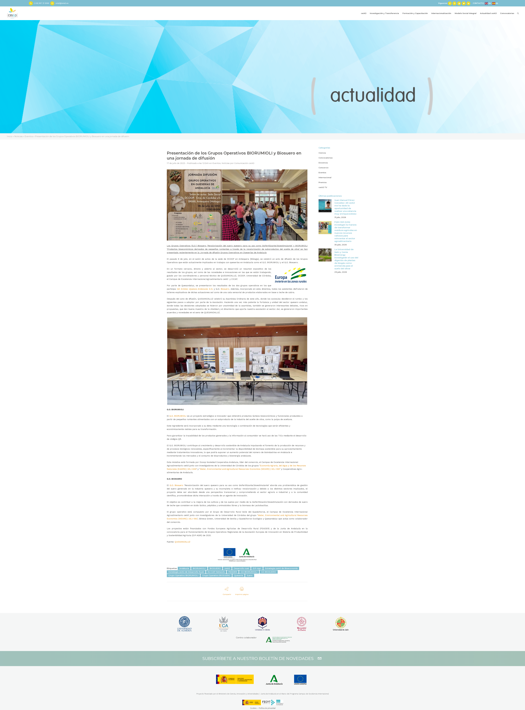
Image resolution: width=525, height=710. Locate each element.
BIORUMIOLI (199, 568)
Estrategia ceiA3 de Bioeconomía (281, 568)
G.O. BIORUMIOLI (177, 416)
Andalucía (184, 568)
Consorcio (323, 168)
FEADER (232, 572)
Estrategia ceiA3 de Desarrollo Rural (186, 572)
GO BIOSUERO (268, 572)
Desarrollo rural (241, 568)
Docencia (323, 163)
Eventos (216, 163)
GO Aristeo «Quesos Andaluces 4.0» (195, 289)
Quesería (238, 575)
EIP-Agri (257, 568)
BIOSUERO (215, 568)
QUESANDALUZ (182, 542)
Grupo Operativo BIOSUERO (216, 575)
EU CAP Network (216, 572)
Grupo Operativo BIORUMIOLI (183, 575)
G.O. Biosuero (176, 485)
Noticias (226, 163)
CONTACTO (478, 3)
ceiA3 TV (323, 187)
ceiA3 (227, 568)
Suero (250, 575)
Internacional (325, 177)
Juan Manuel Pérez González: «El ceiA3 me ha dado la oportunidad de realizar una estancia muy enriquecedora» (345, 207)
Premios (323, 182)
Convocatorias (326, 158)
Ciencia (322, 153)
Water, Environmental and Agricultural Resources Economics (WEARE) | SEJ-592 (240, 469)
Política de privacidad (267, 708)
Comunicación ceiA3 (244, 163)
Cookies (253, 708)
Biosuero (225, 289)
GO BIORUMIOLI (249, 572)
